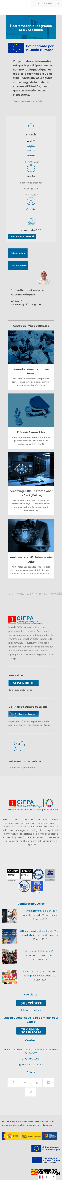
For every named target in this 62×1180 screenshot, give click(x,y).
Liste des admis (18, 265)
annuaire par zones (32, 1064)
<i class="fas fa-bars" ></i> (46, 3)
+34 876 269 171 (32, 1058)
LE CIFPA (31, 140)
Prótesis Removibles (31, 432)
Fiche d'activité (18, 253)
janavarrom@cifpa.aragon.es (26, 304)
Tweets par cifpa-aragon (21, 767)
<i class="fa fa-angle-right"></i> (49, 594)
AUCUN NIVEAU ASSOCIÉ (22, 236)
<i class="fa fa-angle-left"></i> (12, 594)
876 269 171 (16, 300)
